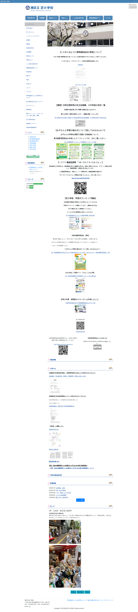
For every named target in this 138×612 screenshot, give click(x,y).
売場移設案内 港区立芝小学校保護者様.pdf (61, 406)
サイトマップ (30, 105)
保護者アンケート (31, 123)
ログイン (135, 1)
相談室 (28, 44)
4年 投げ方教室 (61, 490)
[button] (52, 34)
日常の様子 (29, 28)
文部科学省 (32, 137)
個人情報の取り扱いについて (34, 101)
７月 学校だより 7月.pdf (63, 492)
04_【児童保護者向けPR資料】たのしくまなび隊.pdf (80, 276)
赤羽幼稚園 (32, 143)
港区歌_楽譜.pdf (53, 449)
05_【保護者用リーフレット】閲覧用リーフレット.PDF (80, 142)
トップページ (30, 24)
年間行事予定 (31, 18)
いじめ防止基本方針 (78, 18)
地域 (27, 79)
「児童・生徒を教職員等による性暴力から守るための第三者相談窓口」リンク (71, 468)
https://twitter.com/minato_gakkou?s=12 (63, 344)
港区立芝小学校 (5, 1)
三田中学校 (32, 149)
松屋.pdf (80, 64)
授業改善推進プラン (95, 18)
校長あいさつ (53, 18)
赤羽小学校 (32, 145)
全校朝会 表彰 (60, 488)
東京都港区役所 (33, 141)
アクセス (108, 18)
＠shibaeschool (80, 331)
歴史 (27, 75)
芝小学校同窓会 (30, 119)
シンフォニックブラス (32, 36)
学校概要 (42, 18)
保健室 (28, 40)
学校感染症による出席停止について (34, 96)
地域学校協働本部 (31, 127)
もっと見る (80, 500)
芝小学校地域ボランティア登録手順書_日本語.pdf (80, 215)
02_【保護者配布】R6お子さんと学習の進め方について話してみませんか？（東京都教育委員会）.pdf (80, 252)
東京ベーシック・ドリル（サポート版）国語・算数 (34, 114)
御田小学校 (32, 147)
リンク (28, 87)
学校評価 (28, 71)
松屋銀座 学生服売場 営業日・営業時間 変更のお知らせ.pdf (67, 376)
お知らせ (28, 83)
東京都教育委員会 (34, 139)
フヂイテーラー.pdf (80, 84)
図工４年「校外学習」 (62, 497)
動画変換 (28, 109)
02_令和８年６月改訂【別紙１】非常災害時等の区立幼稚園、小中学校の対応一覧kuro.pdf (80, 117)
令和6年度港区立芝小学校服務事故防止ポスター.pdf (80, 303)
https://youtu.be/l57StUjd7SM (80, 178)
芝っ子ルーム (30, 32)
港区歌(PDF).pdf (53, 429)
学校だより (64, 18)
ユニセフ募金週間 (61, 495)
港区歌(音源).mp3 (54, 461)
